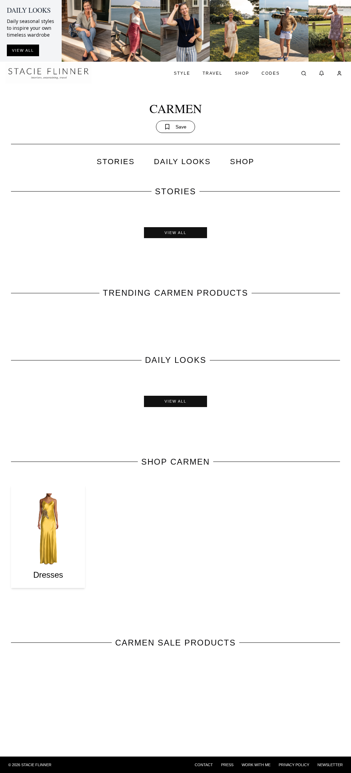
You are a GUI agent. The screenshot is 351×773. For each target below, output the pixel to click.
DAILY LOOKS (182, 161)
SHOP (242, 161)
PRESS (227, 765)
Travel (212, 73)
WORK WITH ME (256, 765)
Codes (271, 73)
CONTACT (204, 765)
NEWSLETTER (330, 765)
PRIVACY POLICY (294, 765)
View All (175, 233)
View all (23, 50)
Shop (242, 73)
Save (181, 127)
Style (182, 73)
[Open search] (304, 73)
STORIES (116, 161)
